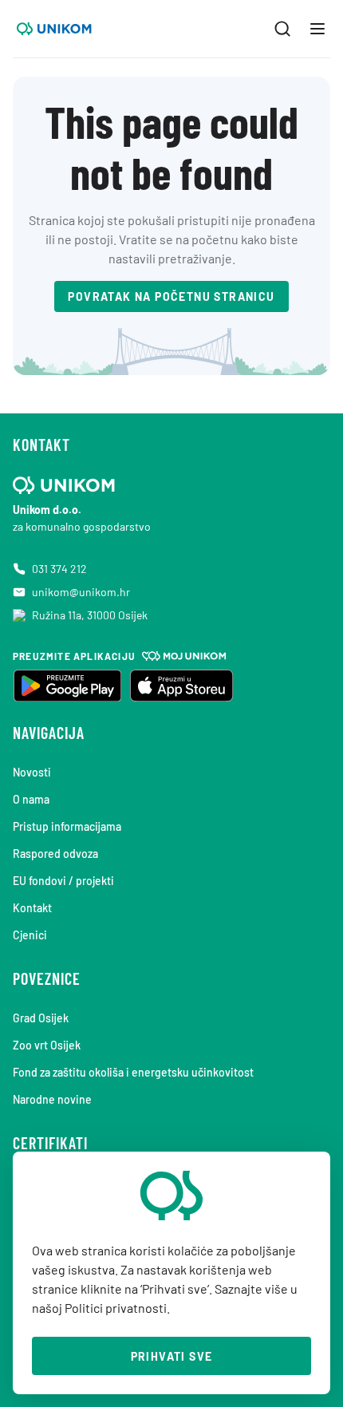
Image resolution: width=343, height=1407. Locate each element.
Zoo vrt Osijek (47, 1045)
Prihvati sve (172, 1356)
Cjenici (30, 935)
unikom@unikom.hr (81, 592)
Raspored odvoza (55, 853)
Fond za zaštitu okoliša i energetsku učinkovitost (133, 1072)
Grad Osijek (41, 1018)
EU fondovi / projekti (63, 880)
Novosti (32, 772)
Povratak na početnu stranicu (171, 296)
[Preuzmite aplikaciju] (67, 686)
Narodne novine (52, 1099)
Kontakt (32, 908)
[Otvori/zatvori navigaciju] (317, 28)
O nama (31, 799)
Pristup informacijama (67, 826)
